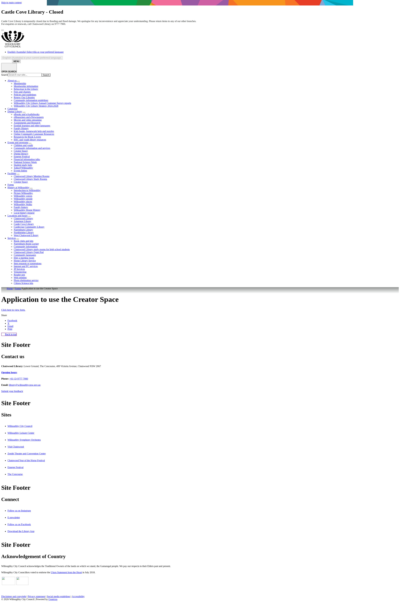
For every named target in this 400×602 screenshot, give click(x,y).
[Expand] (18, 81)
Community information (26, 246)
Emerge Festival (22, 156)
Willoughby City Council (20, 426)
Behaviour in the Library (26, 89)
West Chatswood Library (26, 235)
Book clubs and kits (23, 241)
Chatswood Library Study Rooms (30, 179)
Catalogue (13, 108)
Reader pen (19, 274)
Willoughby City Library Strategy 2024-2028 (36, 106)
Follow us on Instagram (19, 510)
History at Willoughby (18, 187)
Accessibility (78, 596)
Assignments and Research (27, 122)
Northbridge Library (24, 232)
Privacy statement (36, 596)
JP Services (19, 269)
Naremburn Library (23, 229)
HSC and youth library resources (30, 139)
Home (10, 288)
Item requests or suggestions (27, 263)
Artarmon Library (22, 221)
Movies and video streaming (28, 120)
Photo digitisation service (26, 280)
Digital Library (15, 111)
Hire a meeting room (24, 258)
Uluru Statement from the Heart (66, 572)
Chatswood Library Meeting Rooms (31, 176)
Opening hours (9, 372)
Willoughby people (23, 198)
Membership (20, 83)
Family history (21, 207)
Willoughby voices (23, 196)
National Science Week (25, 162)
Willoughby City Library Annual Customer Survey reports (42, 103)
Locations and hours (18, 215)
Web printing (20, 277)
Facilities (12, 173)
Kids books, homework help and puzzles (34, 131)
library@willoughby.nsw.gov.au (24, 385)
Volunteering (20, 272)
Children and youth (23, 145)
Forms (11, 184)
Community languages (25, 255)
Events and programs (18, 142)
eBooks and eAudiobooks (26, 114)
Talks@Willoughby (23, 167)
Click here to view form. (13, 310)
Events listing (20, 170)
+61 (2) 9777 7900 (18, 378)
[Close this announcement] (2, 30)
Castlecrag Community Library (29, 227)
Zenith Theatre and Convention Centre (27, 453)
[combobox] (32, 58)
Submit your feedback (12, 391)
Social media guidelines (58, 596)
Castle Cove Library (24, 224)
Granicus (52, 599)
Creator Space (21, 151)
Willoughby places (23, 201)
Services (12, 238)
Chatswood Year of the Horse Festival (26, 460)
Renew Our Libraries (24, 97)
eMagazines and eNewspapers (29, 117)
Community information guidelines (31, 100)
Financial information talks (27, 159)
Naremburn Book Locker (26, 243)
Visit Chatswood (16, 446)
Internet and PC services (26, 266)
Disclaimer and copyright (13, 596)
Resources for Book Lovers (27, 137)
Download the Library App (21, 531)
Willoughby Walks (23, 204)
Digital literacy (21, 153)
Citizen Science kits (23, 283)
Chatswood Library (23, 218)
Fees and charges (22, 92)
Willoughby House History (27, 210)
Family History (21, 128)
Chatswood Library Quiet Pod (29, 252)
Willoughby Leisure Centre (21, 433)
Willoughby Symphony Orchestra (24, 439)
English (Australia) (36, 52)
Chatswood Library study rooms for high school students (42, 249)
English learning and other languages (32, 125)
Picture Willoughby (23, 193)
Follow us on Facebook (19, 524)
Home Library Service (25, 260)
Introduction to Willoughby (27, 190)
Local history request (24, 213)
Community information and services (32, 148)
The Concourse (15, 474)
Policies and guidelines (25, 94)
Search (4, 74)
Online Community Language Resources (34, 134)
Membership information (26, 86)
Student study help (23, 165)
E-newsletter (14, 517)
